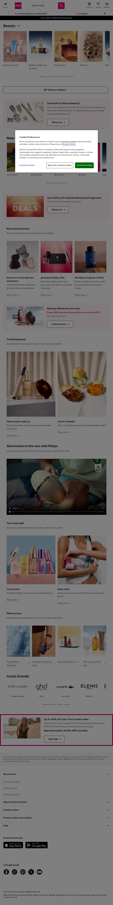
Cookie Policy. (69, 144)
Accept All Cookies (84, 165)
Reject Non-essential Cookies (60, 165)
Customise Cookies (27, 165)
